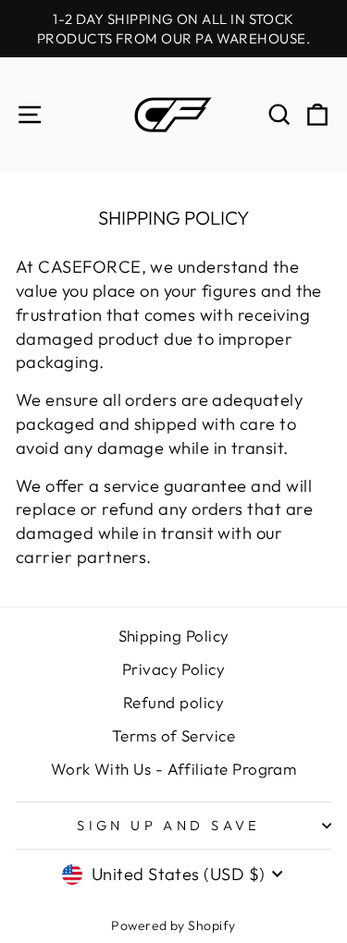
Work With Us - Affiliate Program (174, 768)
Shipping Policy (173, 635)
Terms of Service (173, 735)
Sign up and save (169, 825)
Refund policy (173, 702)
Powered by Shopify (173, 925)
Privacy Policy (173, 669)
